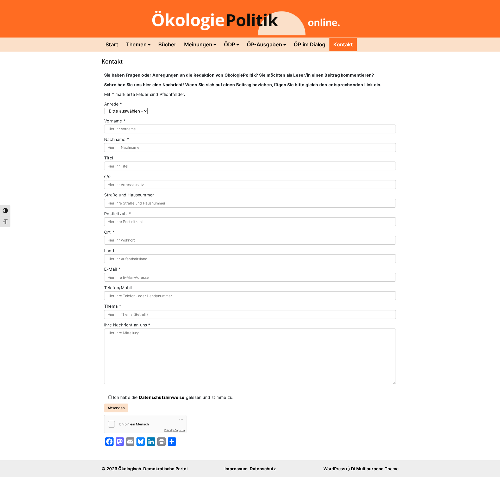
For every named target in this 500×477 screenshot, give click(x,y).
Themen (136, 44)
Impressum (236, 468)
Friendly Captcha (174, 430)
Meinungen (198, 44)
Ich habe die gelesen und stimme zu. (172, 397)
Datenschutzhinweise (162, 397)
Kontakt (343, 44)
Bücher (167, 44)
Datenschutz (263, 468)
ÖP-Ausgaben (264, 44)
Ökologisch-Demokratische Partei (153, 468)
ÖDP (229, 44)
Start (111, 44)
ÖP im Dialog (310, 44)
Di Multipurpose (367, 468)
